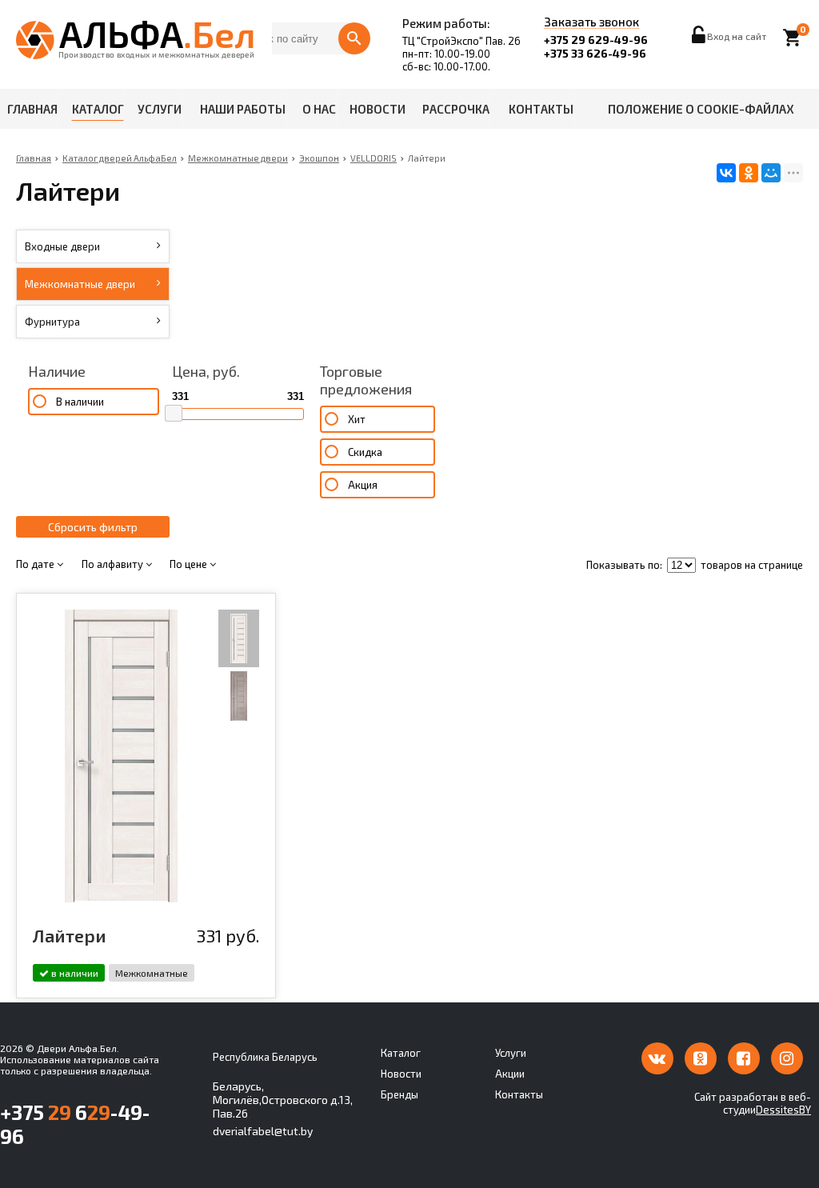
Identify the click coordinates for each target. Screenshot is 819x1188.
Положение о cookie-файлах (701, 109)
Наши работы (243, 109)
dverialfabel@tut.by (263, 1131)
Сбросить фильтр (93, 527)
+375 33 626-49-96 (595, 53)
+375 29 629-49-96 (596, 39)
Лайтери (69, 935)
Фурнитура (52, 321)
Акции (510, 1073)
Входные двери (62, 246)
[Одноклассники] (748, 172)
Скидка (365, 452)
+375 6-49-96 (75, 1124)
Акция (363, 484)
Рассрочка (455, 109)
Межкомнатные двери (80, 284)
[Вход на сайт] (699, 39)
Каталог (98, 109)
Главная (32, 109)
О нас (319, 109)
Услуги (160, 109)
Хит (357, 419)
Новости (378, 109)
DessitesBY (783, 1109)
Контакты (541, 109)
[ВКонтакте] (726, 172)
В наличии (80, 401)
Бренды (399, 1094)
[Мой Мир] (771, 172)
